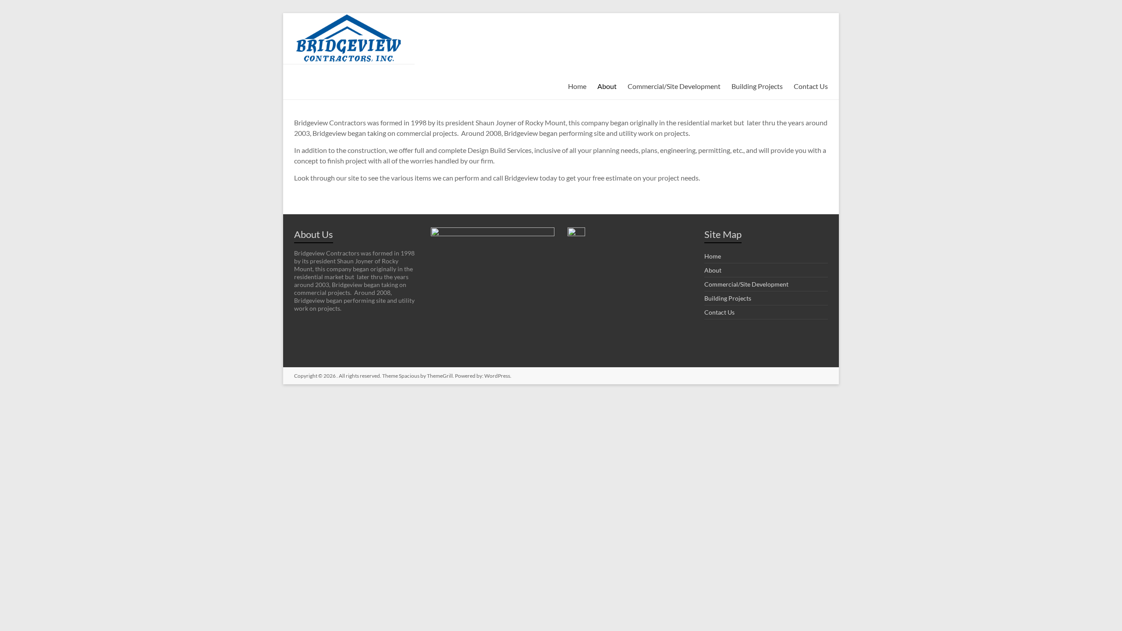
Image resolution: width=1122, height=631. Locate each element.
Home (577, 86)
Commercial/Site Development (674, 86)
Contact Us (811, 86)
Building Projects (757, 86)
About (607, 86)
